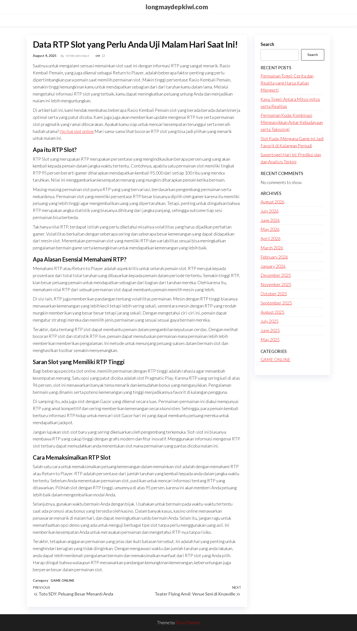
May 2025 (270, 339)
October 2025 (274, 293)
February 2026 (274, 257)
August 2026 (272, 201)
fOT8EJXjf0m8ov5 (78, 56)
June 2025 (270, 330)
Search (267, 44)
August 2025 (272, 312)
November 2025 (276, 284)
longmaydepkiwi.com (176, 7)
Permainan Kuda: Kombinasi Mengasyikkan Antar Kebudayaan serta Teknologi (292, 122)
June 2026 (270, 220)
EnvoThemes (188, 622)
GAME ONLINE (62, 580)
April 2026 (270, 238)
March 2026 (272, 247)
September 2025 (276, 303)
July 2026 (270, 211)
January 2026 (273, 266)
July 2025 (270, 321)
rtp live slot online (77, 131)
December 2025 (276, 275)
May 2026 (270, 229)
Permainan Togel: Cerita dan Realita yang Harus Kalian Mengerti (287, 83)
